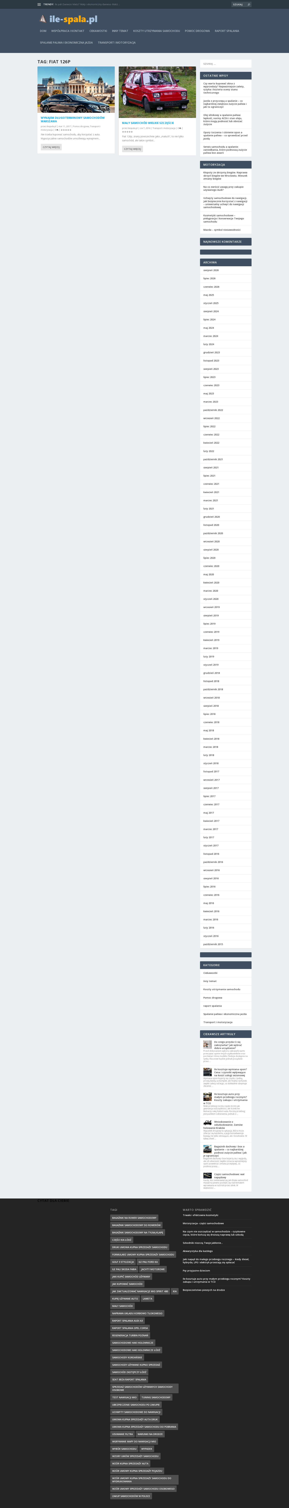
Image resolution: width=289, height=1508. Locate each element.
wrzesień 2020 (211, 541)
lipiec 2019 (209, 623)
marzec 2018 (210, 746)
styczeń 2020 (210, 598)
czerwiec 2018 (211, 722)
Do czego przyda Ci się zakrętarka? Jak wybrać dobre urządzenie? (228, 1044)
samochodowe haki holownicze (132, 1342)
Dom (43, 31)
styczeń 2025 (210, 303)
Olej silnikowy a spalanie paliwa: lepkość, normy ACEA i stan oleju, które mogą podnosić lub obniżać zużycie (222, 119)
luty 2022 (208, 451)
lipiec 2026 (209, 278)
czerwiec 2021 (211, 483)
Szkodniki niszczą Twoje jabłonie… (203, 1242)
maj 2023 (208, 393)
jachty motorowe (153, 1269)
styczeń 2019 (210, 664)
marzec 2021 (210, 500)
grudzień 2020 (211, 516)
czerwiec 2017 (211, 804)
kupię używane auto (125, 1298)
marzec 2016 (210, 919)
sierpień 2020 (211, 549)
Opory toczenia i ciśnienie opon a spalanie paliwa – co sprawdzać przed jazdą (225, 135)
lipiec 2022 (209, 426)
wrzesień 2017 (211, 779)
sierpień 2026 (211, 270)
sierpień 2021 (211, 467)
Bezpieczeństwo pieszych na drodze (204, 1290)
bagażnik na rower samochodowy (134, 1217)
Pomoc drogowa (197, 31)
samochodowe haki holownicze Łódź (136, 1350)
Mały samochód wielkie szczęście (148, 123)
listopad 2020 (211, 524)
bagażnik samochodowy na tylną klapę (137, 1232)
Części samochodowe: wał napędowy (229, 1176)
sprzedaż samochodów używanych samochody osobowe (142, 1388)
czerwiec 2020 (211, 566)
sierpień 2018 (211, 705)
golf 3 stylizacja (123, 1261)
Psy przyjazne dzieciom (196, 1270)
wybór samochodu (124, 1448)
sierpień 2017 (211, 788)
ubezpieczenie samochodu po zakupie (136, 1404)
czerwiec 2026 (211, 286)
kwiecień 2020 (211, 582)
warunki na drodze (150, 1434)
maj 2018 (208, 730)
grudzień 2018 (211, 672)
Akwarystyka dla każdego (198, 1251)
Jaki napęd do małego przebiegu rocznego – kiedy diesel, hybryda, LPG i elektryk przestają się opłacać (216, 1261)
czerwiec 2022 (211, 434)
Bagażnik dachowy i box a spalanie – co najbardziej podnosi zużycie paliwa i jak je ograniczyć (225, 1151)
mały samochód (122, 1306)
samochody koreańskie (127, 1357)
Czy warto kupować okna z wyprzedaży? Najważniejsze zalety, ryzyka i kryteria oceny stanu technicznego (223, 88)
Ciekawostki (98, 31)
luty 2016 (208, 927)
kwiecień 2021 (211, 492)
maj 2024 (208, 327)
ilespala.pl (51, 126)
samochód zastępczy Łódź (129, 1372)
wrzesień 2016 (211, 870)
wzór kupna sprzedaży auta (130, 1463)
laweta (147, 1298)
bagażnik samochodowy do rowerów (136, 1225)
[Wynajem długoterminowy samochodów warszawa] (76, 89)
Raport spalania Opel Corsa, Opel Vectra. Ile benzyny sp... (85, 4)
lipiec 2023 (209, 377)
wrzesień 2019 (211, 607)
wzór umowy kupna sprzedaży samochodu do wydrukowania (141, 1480)
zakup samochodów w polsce (131, 1496)
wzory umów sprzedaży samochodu (135, 1456)
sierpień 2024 (211, 311)
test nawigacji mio (124, 1397)
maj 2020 (208, 574)
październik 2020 (213, 533)
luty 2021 (208, 508)
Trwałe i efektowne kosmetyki (200, 1215)
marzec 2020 (210, 590)
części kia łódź (121, 1239)
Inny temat (120, 31)
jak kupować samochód (127, 1284)
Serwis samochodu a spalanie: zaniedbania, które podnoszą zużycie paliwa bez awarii (225, 149)
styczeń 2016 (210, 936)
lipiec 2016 (209, 886)
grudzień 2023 (211, 352)
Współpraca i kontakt (67, 31)
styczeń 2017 (210, 845)
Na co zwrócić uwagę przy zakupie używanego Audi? (223, 188)
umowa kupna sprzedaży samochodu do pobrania (144, 1426)
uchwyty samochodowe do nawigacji (136, 1412)
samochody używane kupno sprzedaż (136, 1364)
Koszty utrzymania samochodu (156, 31)
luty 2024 (208, 344)
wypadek (146, 1448)
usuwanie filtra (122, 1434)
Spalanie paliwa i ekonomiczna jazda (66, 42)
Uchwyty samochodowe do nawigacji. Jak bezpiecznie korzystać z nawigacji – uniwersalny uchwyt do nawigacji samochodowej (225, 202)
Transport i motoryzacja (117, 42)
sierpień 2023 (211, 368)
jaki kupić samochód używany (131, 1276)
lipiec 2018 (209, 714)
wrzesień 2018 (211, 697)
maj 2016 (208, 903)
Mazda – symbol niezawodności (221, 229)
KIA (175, 1291)
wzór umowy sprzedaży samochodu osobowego (143, 1488)
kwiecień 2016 (211, 911)
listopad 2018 (211, 681)
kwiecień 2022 (211, 442)
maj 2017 (208, 812)
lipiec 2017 (209, 796)
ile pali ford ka (148, 1261)
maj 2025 (208, 294)
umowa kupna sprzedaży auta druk (135, 1419)
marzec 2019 (210, 648)
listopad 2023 (211, 360)
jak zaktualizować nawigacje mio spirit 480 (140, 1291)
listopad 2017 (211, 771)
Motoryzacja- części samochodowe (203, 1223)
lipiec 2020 (209, 557)
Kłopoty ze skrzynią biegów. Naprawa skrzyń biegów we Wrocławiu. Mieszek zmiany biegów (225, 175)
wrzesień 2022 (211, 418)
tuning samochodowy (155, 1397)
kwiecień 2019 (211, 640)
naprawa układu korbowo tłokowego (137, 1313)
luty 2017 (208, 837)
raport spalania (227, 31)
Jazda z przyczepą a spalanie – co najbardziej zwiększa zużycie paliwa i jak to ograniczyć (225, 103)
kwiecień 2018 (211, 738)
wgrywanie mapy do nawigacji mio (134, 1441)
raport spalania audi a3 (127, 1320)
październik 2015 (213, 944)
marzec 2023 (210, 401)
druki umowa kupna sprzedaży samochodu (139, 1247)
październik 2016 (213, 862)
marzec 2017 (210, 829)
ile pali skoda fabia (124, 1269)
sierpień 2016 (211, 878)
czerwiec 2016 (211, 894)
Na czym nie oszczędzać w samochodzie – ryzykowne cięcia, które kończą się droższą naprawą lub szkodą (214, 1233)
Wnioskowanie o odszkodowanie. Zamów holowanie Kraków (223, 1124)
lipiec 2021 (209, 475)
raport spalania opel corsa (130, 1328)
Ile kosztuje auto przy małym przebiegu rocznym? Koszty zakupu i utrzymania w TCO (225, 1098)
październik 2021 (213, 459)
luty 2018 (208, 755)
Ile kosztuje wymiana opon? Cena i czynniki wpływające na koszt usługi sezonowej (230, 1072)
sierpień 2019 (211, 615)
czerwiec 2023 (211, 385)
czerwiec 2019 (211, 631)
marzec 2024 (210, 336)
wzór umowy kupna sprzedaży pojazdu (137, 1470)
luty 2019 (208, 656)
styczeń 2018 (210, 763)
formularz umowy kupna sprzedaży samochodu (143, 1254)
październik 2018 (213, 689)
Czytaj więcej (51, 147)
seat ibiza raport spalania (129, 1379)
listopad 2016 (211, 853)
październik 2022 (213, 410)
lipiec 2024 (209, 319)
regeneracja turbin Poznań (130, 1335)
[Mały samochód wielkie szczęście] (157, 92)
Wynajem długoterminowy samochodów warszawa (73, 119)
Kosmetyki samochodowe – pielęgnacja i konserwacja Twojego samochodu (223, 218)
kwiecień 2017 (211, 820)
